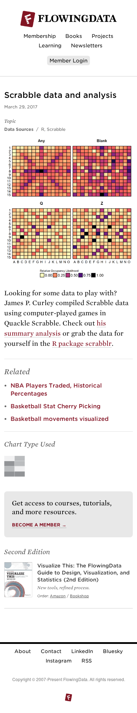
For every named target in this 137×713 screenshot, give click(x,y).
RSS (86, 661)
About (22, 651)
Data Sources (18, 129)
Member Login (68, 60)
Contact (51, 651)
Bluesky (113, 651)
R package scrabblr (82, 343)
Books (73, 36)
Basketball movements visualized (60, 419)
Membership (40, 36)
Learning (50, 45)
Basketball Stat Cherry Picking (55, 406)
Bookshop (79, 596)
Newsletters (87, 45)
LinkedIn (82, 651)
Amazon (58, 596)
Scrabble (56, 129)
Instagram (59, 661)
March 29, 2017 (21, 106)
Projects (102, 36)
